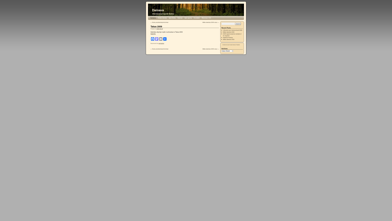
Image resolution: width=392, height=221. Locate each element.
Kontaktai (197, 18)
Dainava (158, 10)
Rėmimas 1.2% (206, 18)
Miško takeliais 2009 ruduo (211, 22)
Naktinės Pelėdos (228, 37)
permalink (161, 43)
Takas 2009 (156, 26)
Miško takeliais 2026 (228, 32)
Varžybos (153, 18)
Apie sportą (188, 18)
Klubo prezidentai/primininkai (159, 22)
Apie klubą (172, 18)
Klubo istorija (162, 18)
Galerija (180, 18)
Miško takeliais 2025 (228, 39)
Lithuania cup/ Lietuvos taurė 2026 (232, 30)
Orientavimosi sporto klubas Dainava (228, 44)
